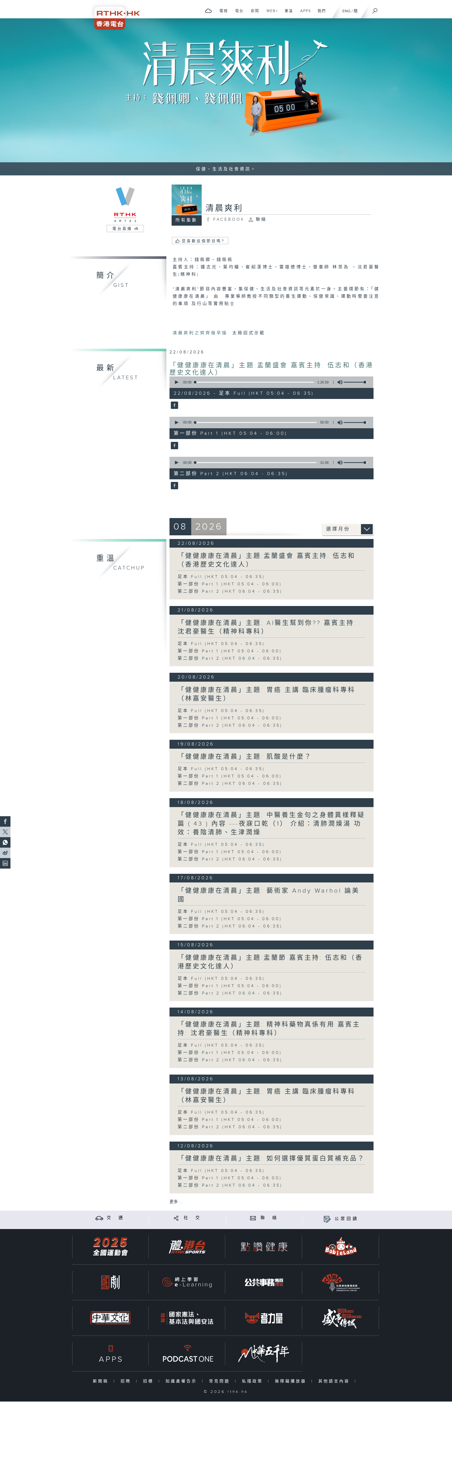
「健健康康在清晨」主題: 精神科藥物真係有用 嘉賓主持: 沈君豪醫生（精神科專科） (269, 1029)
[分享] (176, 1218)
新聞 (253, 13)
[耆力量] (264, 1318)
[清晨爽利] (174, 405)
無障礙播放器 (292, 1381)
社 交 (192, 1217)
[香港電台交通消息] (99, 1218)
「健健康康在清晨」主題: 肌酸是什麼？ (245, 756)
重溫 (287, 13)
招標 (149, 1381)
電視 (222, 13)
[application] (269, 382)
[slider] (355, 382)
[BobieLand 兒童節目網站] (340, 1247)
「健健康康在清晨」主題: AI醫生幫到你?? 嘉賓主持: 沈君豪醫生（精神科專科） (267, 627)
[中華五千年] (264, 1353)
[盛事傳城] (340, 1318)
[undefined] (208, 10)
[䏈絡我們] (253, 1218)
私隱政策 (253, 1381)
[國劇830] (110, 1282)
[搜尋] (375, 9)
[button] (176, 382)
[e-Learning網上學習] (187, 1282)
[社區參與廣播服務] (340, 1282)
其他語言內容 (335, 1381)
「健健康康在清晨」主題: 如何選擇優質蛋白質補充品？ (271, 1158)
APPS (303, 13)
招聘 (127, 1381)
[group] (338, 382)
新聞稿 (102, 1381)
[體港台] (187, 1247)
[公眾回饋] (327, 1219)
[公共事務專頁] (264, 1282)
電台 (237, 13)
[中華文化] (110, 1318)
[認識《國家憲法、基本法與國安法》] (187, 1318)
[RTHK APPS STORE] (110, 1353)
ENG (346, 11)
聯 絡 (269, 1217)
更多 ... (176, 1201)
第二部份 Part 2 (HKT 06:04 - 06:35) (230, 591)
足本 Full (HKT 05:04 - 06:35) (221, 576)
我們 (320, 13)
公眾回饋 (347, 1218)
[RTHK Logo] (113, 15)
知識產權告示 (182, 1381)
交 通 (116, 1217)
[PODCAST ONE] (187, 1353)
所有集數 (186, 220)
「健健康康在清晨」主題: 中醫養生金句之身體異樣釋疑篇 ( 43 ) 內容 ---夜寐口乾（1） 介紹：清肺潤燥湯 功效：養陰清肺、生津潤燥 (271, 824)
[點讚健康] (264, 1247)
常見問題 (220, 1381)
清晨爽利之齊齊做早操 (201, 333)
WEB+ (270, 13)
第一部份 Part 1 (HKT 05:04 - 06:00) (230, 584)
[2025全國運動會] (110, 1247)
